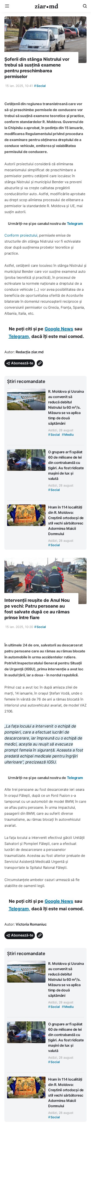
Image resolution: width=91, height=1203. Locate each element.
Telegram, (19, 336)
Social (40, 86)
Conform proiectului (20, 235)
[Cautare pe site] (85, 6)
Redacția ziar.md (30, 352)
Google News (59, 329)
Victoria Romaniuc (31, 924)
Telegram (75, 223)
